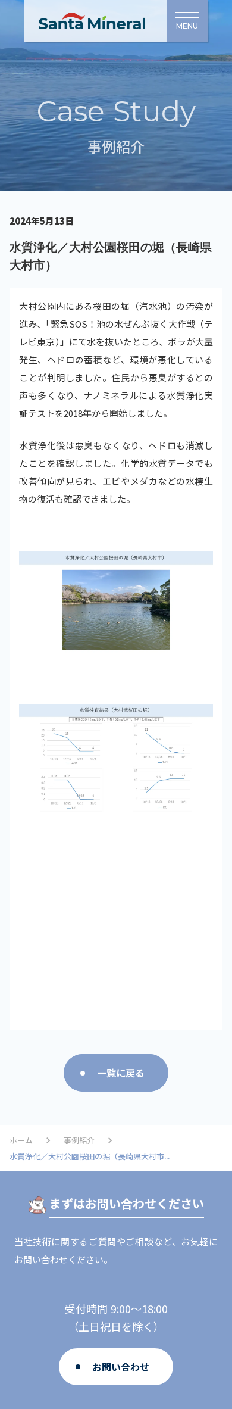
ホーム (21, 1140)
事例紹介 (79, 1140)
